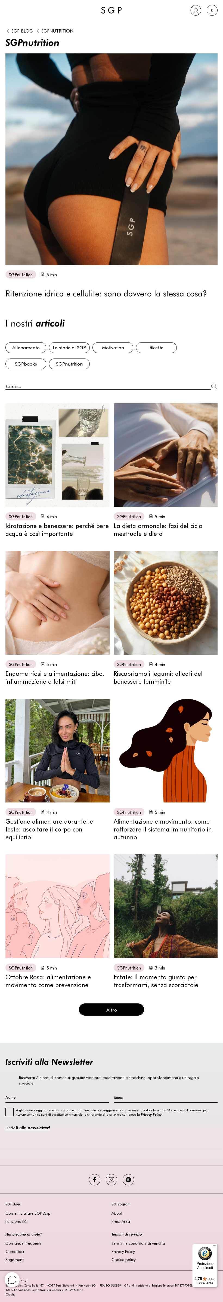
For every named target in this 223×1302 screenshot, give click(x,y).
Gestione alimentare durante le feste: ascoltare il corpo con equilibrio (49, 829)
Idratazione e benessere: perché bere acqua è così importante (57, 529)
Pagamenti (14, 1259)
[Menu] (214, 1247)
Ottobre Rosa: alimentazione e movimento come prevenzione (48, 980)
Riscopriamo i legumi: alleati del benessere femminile (158, 677)
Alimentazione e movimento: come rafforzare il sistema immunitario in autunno (163, 829)
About (117, 1213)
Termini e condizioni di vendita (138, 1243)
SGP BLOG (22, 31)
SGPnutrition (57, 31)
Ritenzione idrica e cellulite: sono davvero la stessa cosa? (106, 293)
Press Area (121, 1221)
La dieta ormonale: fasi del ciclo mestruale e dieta (158, 529)
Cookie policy (124, 1259)
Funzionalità (16, 1221)
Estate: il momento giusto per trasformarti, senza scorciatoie (156, 980)
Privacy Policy (123, 1251)
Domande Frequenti (23, 1243)
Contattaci (14, 1251)
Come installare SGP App (28, 1213)
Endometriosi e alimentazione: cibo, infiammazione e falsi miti (54, 677)
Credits (10, 1294)
